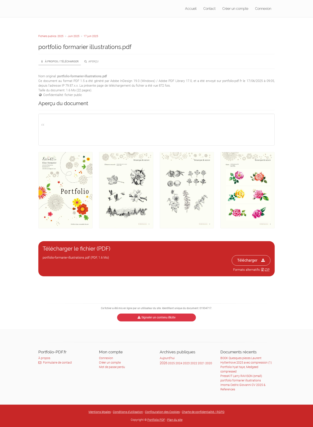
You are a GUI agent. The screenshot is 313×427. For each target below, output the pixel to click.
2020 (208, 363)
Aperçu (93, 61)
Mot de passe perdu (112, 367)
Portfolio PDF (156, 419)
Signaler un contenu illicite (158, 317)
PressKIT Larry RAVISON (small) (241, 376)
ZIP (267, 270)
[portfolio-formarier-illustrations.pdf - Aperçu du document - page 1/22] (65, 190)
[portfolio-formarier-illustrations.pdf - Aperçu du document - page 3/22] (187, 190)
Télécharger (247, 260)
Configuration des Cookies (162, 412)
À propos (44, 358)
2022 (193, 363)
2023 (186, 363)
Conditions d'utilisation (128, 412)
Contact (209, 9)
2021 (201, 363)
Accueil (191, 9)
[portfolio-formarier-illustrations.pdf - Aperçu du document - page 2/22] (126, 190)
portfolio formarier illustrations (240, 380)
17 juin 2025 (91, 36)
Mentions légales (100, 412)
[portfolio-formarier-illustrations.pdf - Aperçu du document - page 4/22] (247, 190)
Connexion (263, 9)
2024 (178, 363)
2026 (163, 363)
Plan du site (174, 419)
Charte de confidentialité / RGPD (203, 412)
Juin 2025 (73, 36)
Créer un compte (235, 9)
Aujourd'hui (167, 358)
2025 (171, 363)
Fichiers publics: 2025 (50, 36)
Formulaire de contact (57, 362)
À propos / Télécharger (61, 61)
